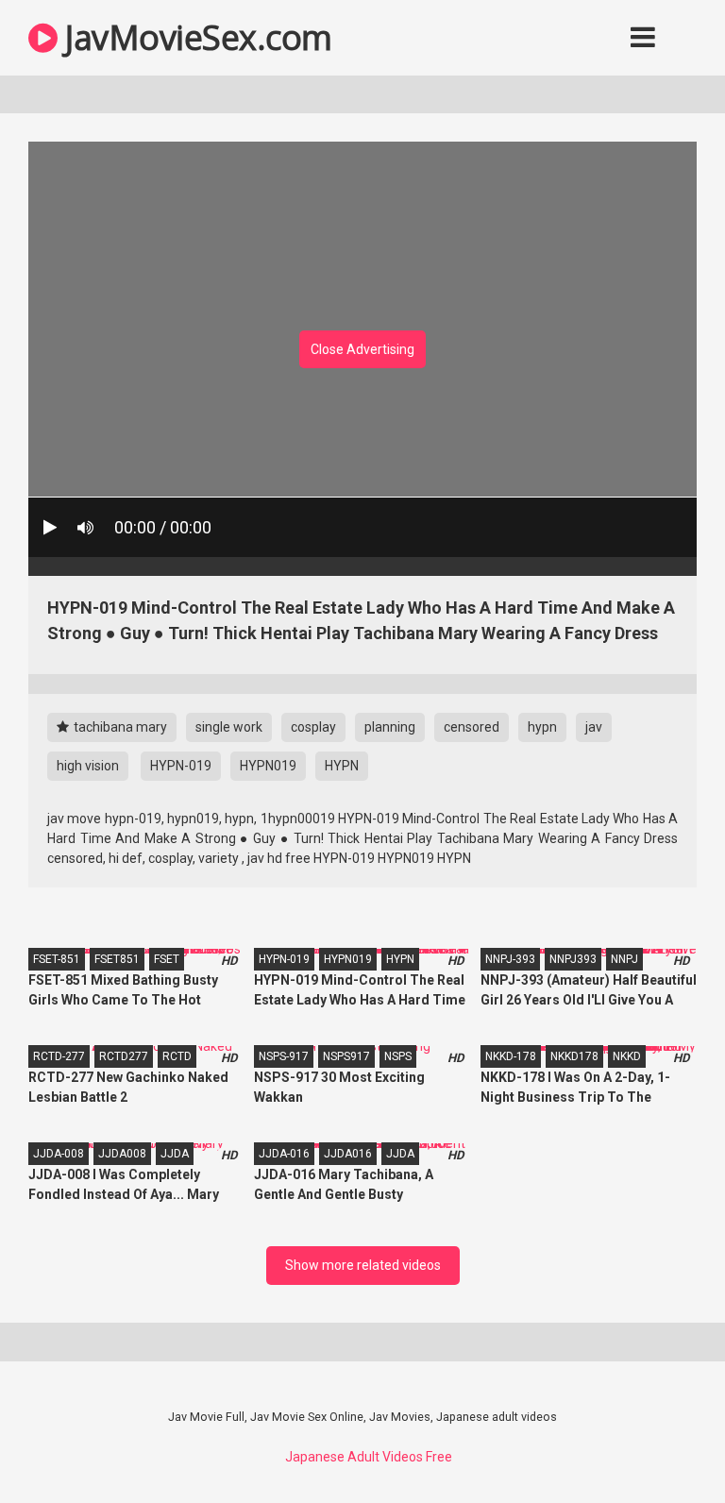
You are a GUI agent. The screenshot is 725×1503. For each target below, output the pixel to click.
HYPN (342, 765)
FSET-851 (56, 959)
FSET (166, 959)
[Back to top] (661, 1446)
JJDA (174, 1153)
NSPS (398, 1056)
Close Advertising (362, 349)
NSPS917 (346, 1056)
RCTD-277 (59, 1056)
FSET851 (117, 959)
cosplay (313, 727)
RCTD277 (123, 1056)
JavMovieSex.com (195, 37)
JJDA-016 (284, 1153)
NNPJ (624, 959)
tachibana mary (119, 727)
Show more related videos (363, 1265)
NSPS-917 (284, 1056)
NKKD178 (574, 1056)
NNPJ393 (573, 959)
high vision (88, 765)
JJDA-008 (58, 1153)
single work (228, 727)
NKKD (627, 1056)
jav (593, 727)
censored (471, 727)
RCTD (177, 1056)
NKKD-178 (510, 1056)
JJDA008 (122, 1153)
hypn (542, 727)
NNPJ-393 (510, 959)
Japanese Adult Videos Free (368, 1456)
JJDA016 (348, 1153)
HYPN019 (268, 765)
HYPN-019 (180, 765)
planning (389, 727)
